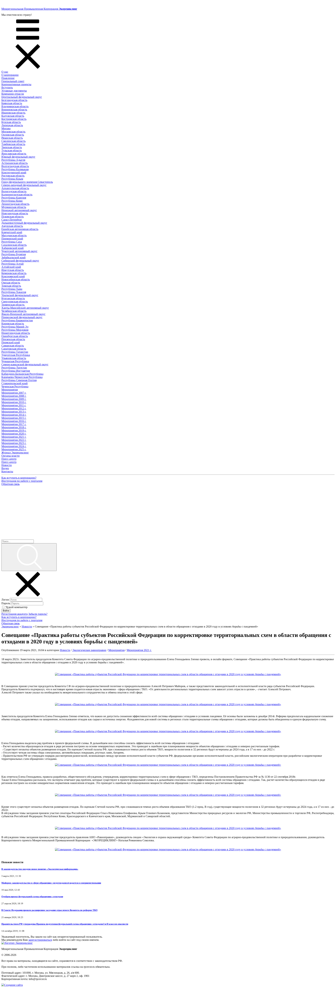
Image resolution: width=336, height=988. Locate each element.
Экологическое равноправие (89, 650)
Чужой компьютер (16, 607)
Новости (65, 650)
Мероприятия (116, 650)
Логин (5, 599)
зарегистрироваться (40, 939)
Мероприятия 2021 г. (139, 650)
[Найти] (29, 557)
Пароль (5, 603)
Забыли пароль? (37, 613)
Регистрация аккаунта (14, 613)
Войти (6, 610)
